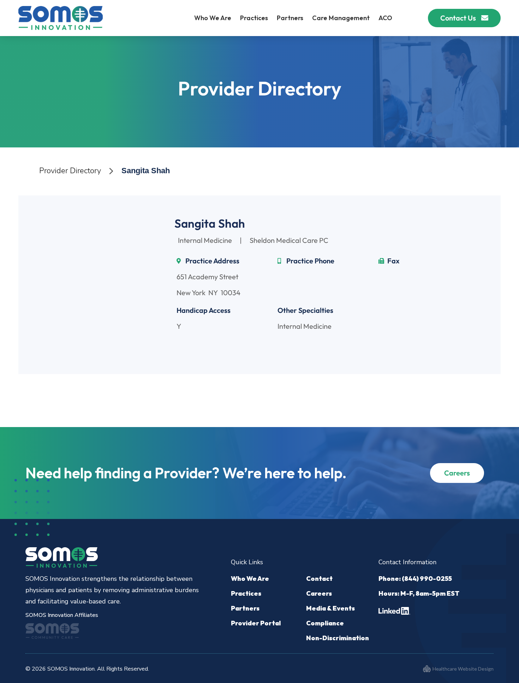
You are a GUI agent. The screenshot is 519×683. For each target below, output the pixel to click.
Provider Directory (70, 170)
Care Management (341, 18)
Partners (290, 18)
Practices (254, 18)
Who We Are (212, 18)
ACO (385, 18)
